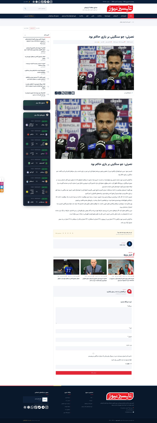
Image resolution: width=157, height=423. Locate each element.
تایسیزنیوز (29, 16)
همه (25, 35)
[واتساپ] (39, 2)
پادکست (81, 16)
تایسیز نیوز (123, 219)
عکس (92, 16)
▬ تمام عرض (26, 28)
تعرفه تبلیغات (67, 406)
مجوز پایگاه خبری (67, 412)
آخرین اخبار (128, 22)
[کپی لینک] (56, 93)
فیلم (87, 16)
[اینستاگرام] (51, 2)
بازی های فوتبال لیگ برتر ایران (69, 16)
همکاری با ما (67, 409)
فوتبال (121, 22)
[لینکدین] (42, 2)
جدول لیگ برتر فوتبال (54, 16)
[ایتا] (1, 190)
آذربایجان (115, 16)
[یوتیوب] (45, 2)
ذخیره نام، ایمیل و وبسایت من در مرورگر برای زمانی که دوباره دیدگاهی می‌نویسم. (110, 356)
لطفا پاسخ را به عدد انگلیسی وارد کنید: (121, 360)
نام (130, 328)
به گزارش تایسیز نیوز (126, 180)
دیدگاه (129, 306)
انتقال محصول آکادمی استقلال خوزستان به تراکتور (68, 278)
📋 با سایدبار (32, 28)
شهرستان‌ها (107, 16)
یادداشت (99, 16)
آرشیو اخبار (123, 16)
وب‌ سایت (129, 345)
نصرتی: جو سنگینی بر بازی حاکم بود (111, 164)
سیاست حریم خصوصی (65, 403)
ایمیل (130, 337)
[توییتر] (36, 2)
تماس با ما (68, 400)
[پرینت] (59, 93)
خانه (131, 16)
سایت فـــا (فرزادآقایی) (27, 420)
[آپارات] (33, 2)
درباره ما (90, 400)
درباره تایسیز (67, 397)
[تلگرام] (48, 2)
